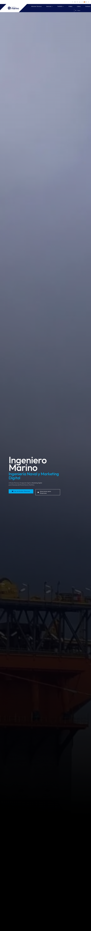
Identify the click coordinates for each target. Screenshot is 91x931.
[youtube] (74, 2)
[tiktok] (82, 2)
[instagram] (77, 2)
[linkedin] (79, 2)
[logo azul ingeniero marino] (13, 7)
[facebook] (72, 2)
